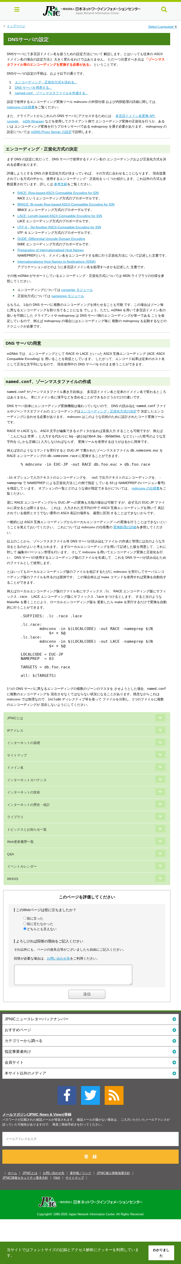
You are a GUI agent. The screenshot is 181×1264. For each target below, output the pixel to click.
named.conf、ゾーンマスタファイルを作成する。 (52, 93)
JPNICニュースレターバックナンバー (37, 1019)
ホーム (12, 1173)
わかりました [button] (161, 1252)
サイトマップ (17, 755)
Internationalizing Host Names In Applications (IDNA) (56, 261)
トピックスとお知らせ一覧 (27, 829)
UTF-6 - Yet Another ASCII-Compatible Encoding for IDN (59, 227)
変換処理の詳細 (124, 527)
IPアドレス (15, 730)
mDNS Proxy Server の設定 (51, 132)
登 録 (90, 1156)
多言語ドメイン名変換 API (135, 116)
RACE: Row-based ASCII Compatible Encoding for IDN (58, 193)
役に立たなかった (40, 924)
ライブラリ (15, 817)
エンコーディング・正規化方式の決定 (108, 411)
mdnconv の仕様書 (21, 107)
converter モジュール (77, 290)
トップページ (16, 26)
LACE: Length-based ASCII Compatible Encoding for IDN (59, 216)
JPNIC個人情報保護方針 (113, 1173)
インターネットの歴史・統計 (28, 805)
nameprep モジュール (67, 296)
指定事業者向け (18, 1052)
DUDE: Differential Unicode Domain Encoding (51, 239)
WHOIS (12, 879)
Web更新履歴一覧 (20, 842)
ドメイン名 (15, 767)
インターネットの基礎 (23, 743)
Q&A (10, 854)
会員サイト (14, 1062)
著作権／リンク (80, 1173)
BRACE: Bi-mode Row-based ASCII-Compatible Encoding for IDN (66, 204)
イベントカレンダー (22, 866)
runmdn (12, 121)
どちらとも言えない (42, 929)
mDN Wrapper (33, 121)
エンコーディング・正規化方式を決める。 (46, 82)
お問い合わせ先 (58, 958)
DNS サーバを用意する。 (33, 87)
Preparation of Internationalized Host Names (50, 250)
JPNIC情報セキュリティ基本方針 (25, 1177)
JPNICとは (15, 718)
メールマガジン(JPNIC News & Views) (33, 1114)
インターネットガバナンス (27, 780)
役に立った (35, 918)
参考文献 (60, 184)
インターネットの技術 (23, 792)
